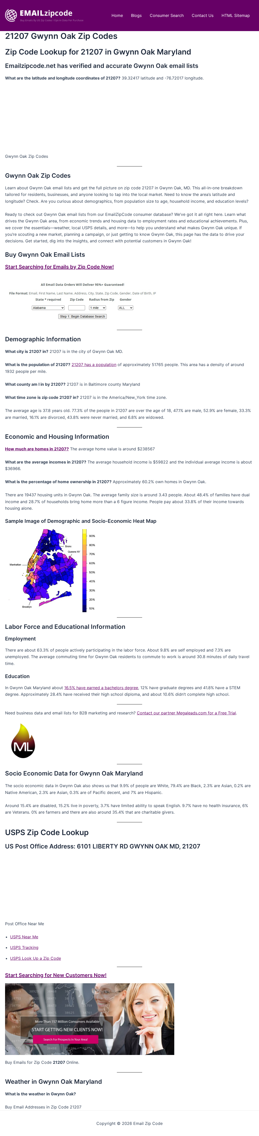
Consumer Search (167, 15)
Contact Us (202, 15)
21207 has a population (94, 364)
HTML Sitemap (236, 15)
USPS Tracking (24, 947)
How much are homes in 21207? (37, 448)
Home (117, 15)
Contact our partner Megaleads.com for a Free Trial (186, 712)
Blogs (136, 15)
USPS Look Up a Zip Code (35, 958)
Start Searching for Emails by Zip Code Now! (59, 267)
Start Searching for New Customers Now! (55, 975)
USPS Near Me (24, 936)
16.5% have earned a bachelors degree (101, 687)
